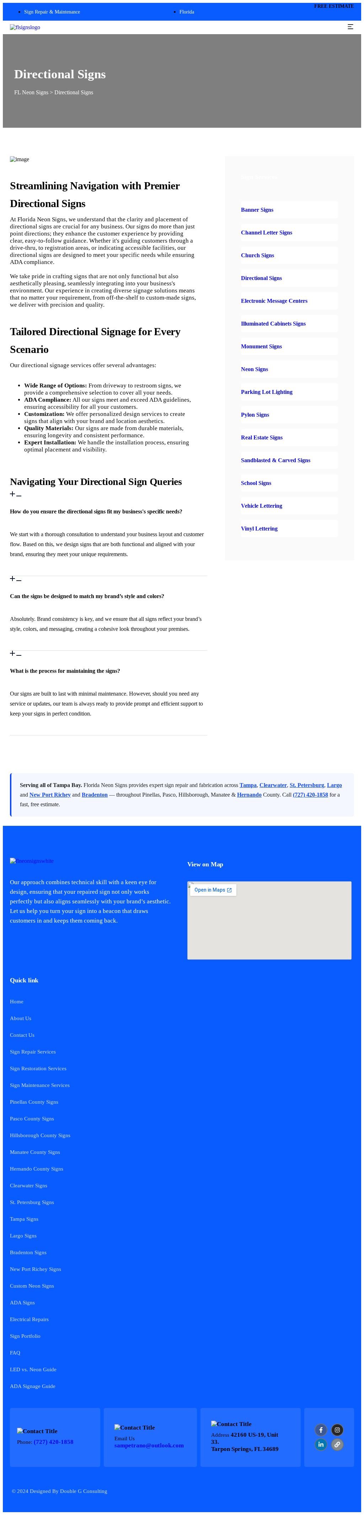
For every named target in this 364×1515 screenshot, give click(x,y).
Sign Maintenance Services (40, 1085)
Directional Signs (261, 278)
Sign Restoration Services (38, 1068)
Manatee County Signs (35, 1152)
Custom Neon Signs (32, 1286)
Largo (334, 785)
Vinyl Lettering (259, 529)
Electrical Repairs (29, 1319)
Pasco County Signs (32, 1118)
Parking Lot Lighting (267, 392)
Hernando (249, 795)
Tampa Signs (24, 1219)
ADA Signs (22, 1302)
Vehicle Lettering (261, 506)
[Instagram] (337, 1430)
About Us (20, 1018)
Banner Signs (257, 210)
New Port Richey (50, 795)
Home (16, 1001)
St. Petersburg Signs (32, 1202)
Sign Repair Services (33, 1052)
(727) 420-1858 (310, 795)
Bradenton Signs (28, 1252)
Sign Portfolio (25, 1336)
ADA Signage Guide (32, 1386)
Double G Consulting (83, 1491)
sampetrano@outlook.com (149, 1445)
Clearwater (273, 785)
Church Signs (257, 255)
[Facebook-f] (321, 1430)
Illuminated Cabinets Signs (273, 324)
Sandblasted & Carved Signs (275, 460)
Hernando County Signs (36, 1169)
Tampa (248, 785)
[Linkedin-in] (321, 1444)
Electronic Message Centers (274, 301)
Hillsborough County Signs (40, 1135)
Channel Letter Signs (266, 232)
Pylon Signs (255, 415)
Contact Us (22, 1035)
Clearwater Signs (28, 1185)
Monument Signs (261, 346)
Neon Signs (254, 369)
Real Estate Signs (262, 437)
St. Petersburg (307, 785)
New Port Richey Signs (35, 1269)
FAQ (15, 1353)
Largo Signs (23, 1236)
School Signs (256, 483)
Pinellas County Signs (34, 1102)
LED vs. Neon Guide (33, 1369)
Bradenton (95, 795)
